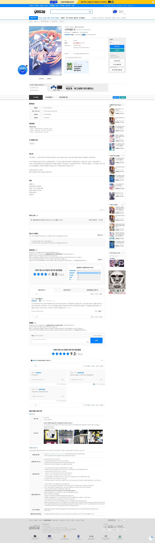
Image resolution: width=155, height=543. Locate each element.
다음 (39, 294)
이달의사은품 (108, 17)
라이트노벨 (54, 21)
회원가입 (108, 5)
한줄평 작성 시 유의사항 (102, 335)
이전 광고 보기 (124, 14)
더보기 (122, 105)
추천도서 (119, 17)
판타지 (61, 21)
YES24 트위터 (113, 520)
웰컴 (31, 21)
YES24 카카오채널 (109, 520)
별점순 (101, 294)
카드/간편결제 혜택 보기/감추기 (88, 53)
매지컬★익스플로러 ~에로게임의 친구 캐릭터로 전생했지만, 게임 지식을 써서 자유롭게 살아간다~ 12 (119, 210)
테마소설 (44, 130)
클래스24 (76, 17)
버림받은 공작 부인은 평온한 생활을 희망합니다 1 (120, 225)
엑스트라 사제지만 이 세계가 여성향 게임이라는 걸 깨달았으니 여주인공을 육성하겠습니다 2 (120, 235)
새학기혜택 (94, 17)
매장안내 (57, 17)
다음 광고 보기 (125, 14)
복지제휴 (77, 520)
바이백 (52, 17)
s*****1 (58, 384)
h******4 (58, 401)
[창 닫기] (87, 62)
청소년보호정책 (55, 520)
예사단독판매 (101, 17)
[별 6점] (38, 335)
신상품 (44, 17)
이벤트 (48, 17)
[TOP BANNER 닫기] (153, 2)
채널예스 (63, 17)
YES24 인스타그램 (114, 520)
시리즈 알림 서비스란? (118, 67)
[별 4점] (36, 335)
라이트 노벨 (49, 130)
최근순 (92, 294)
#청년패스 (32, 143)
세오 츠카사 (67, 32)
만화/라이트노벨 (44, 21)
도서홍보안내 (62, 520)
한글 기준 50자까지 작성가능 (39, 339)
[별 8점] (40, 335)
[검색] (89, 12)
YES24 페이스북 (111, 520)
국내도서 (36, 21)
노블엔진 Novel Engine (79, 27)
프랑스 (76, 66)
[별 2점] (35, 335)
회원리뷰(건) (79, 34)
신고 (54, 300)
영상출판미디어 (75, 32)
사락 (67, 17)
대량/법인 (124, 17)
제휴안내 (73, 520)
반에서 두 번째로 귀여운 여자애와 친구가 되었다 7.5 (120, 136)
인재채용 (35, 520)
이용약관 (40, 520)
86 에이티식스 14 (119, 193)
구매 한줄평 (87, 366)
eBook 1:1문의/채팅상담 (119, 527)
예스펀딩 (71, 17)
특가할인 (114, 17)
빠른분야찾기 (33, 17)
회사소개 (31, 520)
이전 (34, 294)
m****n (111, 256)
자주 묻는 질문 (114, 530)
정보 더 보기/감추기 (74, 34)
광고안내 (68, 520)
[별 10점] (42, 335)
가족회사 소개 (121, 520)
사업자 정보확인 (73, 529)
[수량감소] (113, 42)
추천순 (96, 294)
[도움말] (70, 45)
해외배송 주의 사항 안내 (117, 55)
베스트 (40, 17)
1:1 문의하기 (107, 530)
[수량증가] (120, 42)
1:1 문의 (62, 453)
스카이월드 (112, 258)
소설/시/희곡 (37, 130)
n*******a (43, 300)
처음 (32, 294)
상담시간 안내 (121, 530)
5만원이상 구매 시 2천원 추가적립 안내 (89, 47)
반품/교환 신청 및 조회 (55, 453)
